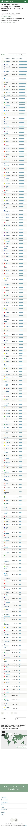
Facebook (12, 820)
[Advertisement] (14, 38)
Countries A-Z (4, 799)
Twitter (16, 820)
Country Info (7, 13)
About (2, 807)
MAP (10, 22)
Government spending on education (9, 14)
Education (18, 13)
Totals (2, 54)
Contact (3, 812)
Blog (2, 814)
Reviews (3, 804)
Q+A (15, 22)
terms (25, 825)
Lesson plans (4, 802)
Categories (3, 797)
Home (2, 13)
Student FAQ (4, 809)
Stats (13, 13)
